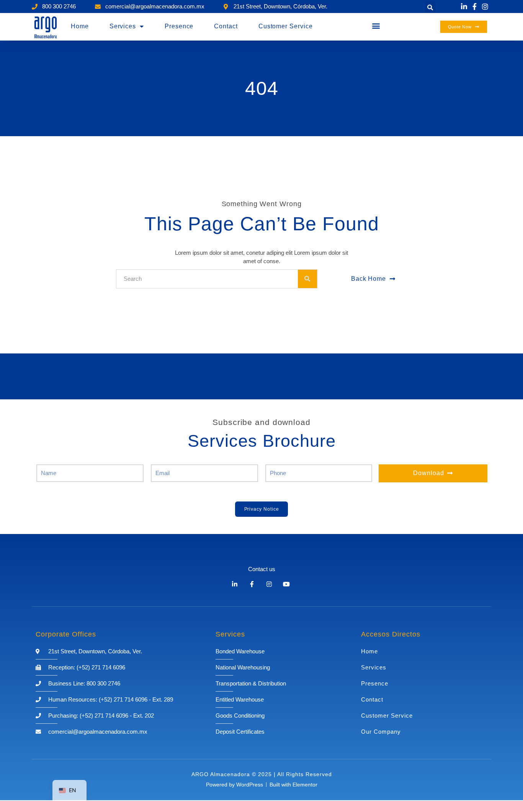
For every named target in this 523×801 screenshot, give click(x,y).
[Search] (307, 279)
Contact (225, 26)
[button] (430, 7)
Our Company (381, 731)
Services (123, 26)
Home (80, 26)
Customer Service (285, 26)
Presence (179, 26)
